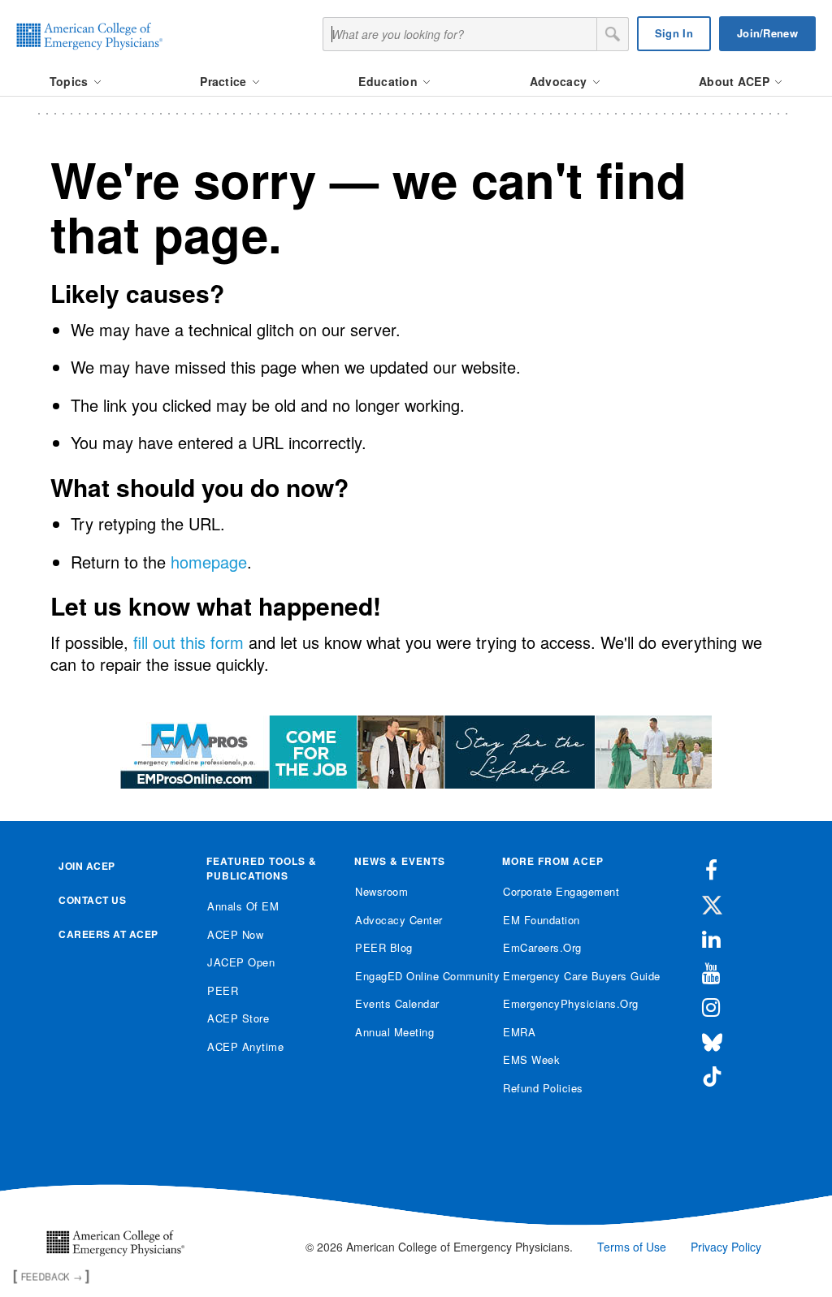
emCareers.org (542, 947)
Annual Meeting (394, 1032)
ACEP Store (238, 1018)
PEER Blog (384, 947)
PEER (222, 990)
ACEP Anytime (245, 1046)
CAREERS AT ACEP (108, 934)
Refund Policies (543, 1088)
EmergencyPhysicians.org (564, 1003)
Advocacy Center (399, 919)
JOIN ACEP (86, 865)
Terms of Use (631, 1247)
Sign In (674, 33)
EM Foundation (541, 919)
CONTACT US (92, 900)
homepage (209, 561)
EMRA (519, 1032)
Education (389, 81)
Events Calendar (397, 1003)
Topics (71, 81)
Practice (225, 81)
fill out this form (188, 642)
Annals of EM (243, 906)
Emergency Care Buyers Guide (564, 976)
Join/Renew (767, 33)
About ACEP (736, 81)
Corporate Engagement (561, 891)
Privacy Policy (726, 1247)
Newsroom (381, 891)
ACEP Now (235, 934)
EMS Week (531, 1059)
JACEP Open (241, 962)
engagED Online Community (416, 976)
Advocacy (560, 81)
